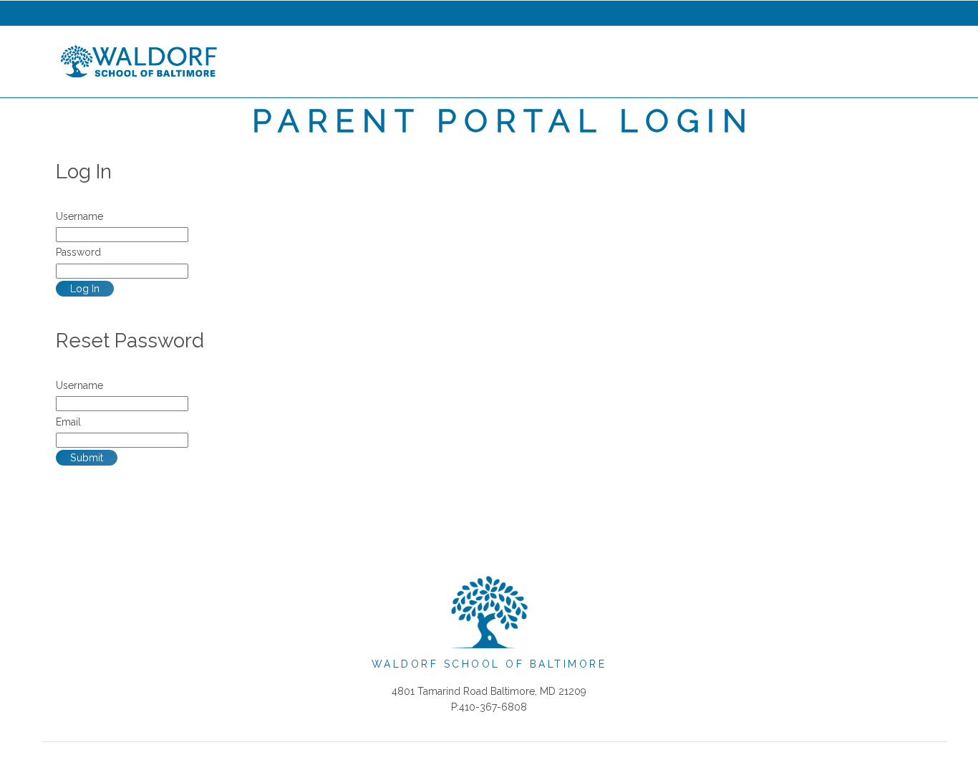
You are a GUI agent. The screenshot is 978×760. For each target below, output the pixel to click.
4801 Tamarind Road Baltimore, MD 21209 (489, 691)
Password (78, 252)
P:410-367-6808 (489, 707)
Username (79, 216)
